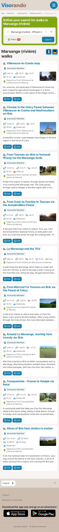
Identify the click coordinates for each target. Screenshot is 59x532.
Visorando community (12, 500)
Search (48, 39)
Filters (15, 39)
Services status (20, 526)
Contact (5, 495)
